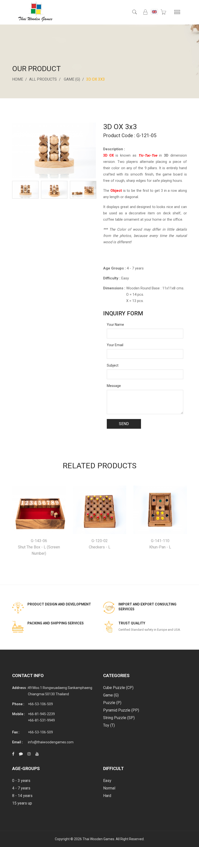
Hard (107, 795)
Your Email (115, 345)
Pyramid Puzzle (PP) (121, 710)
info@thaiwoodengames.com (51, 742)
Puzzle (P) (112, 702)
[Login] (145, 12)
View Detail (39, 510)
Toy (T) (109, 725)
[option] (25, 190)
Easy (107, 780)
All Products (43, 79)
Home (17, 79)
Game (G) (72, 79)
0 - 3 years (21, 780)
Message (114, 385)
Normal (109, 788)
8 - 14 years (22, 795)
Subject (112, 365)
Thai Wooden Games (98, 839)
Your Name (115, 324)
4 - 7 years (21, 788)
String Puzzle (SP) (119, 717)
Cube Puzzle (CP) (118, 687)
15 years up (22, 803)
